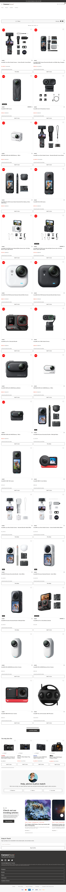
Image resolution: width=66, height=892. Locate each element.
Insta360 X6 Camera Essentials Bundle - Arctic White (13, 574)
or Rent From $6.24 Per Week (6, 674)
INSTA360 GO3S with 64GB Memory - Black (10, 434)
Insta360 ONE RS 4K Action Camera (9, 713)
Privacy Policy (20, 886)
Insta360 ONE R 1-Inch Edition (40, 481)
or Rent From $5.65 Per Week (6, 720)
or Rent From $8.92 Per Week (39, 488)
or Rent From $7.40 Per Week (6, 488)
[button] (33, 25)
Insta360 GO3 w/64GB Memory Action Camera (11, 667)
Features (29, 822)
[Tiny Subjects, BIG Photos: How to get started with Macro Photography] (38, 810)
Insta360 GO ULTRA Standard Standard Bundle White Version (14, 294)
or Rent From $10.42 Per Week (39, 581)
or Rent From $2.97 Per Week (39, 348)
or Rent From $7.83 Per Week (6, 115)
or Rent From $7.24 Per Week (6, 255)
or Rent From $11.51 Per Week (39, 441)
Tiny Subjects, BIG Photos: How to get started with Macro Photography (37, 825)
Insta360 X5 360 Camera (6, 108)
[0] (64, 4)
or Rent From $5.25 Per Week (6, 162)
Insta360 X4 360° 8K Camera (7, 481)
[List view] (60, 21)
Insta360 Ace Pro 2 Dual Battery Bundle (42, 620)
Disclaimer (37, 886)
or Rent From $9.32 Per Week (39, 69)
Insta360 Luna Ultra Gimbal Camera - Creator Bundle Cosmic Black (16, 62)
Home (2, 7)
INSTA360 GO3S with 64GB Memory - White (10, 155)
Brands (6, 7)
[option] (8, 752)
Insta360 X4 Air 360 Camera (40, 201)
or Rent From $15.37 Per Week (39, 534)
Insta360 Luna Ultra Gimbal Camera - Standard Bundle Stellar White (16, 527)
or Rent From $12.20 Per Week (6, 534)
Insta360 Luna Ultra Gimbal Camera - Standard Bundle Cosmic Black (49, 155)
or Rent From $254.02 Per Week (39, 720)
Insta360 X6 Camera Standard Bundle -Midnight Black (13, 620)
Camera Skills (41, 822)
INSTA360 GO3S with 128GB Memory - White (43, 387)
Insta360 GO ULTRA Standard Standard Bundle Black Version (47, 294)
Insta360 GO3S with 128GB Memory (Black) (10, 387)
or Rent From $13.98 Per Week (6, 69)
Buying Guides (61, 822)
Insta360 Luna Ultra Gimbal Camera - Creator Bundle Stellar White (48, 527)
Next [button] (61, 815)
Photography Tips (35, 822)
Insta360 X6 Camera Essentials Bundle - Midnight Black (46, 434)
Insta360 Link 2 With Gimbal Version (42, 341)
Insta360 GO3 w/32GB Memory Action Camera (44, 667)
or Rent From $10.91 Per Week (39, 162)
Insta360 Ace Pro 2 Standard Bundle (9, 341)
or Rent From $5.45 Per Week (6, 348)
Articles (26, 822)
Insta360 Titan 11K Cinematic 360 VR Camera (43, 713)
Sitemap (13, 886)
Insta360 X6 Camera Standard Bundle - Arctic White (45, 574)
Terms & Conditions (29, 886)
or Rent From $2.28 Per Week (39, 115)
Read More (27, 830)
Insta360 (11, 7)
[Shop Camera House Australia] (27, 4)
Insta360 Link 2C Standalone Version (42, 108)
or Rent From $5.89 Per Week (39, 674)
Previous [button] (22, 815)
